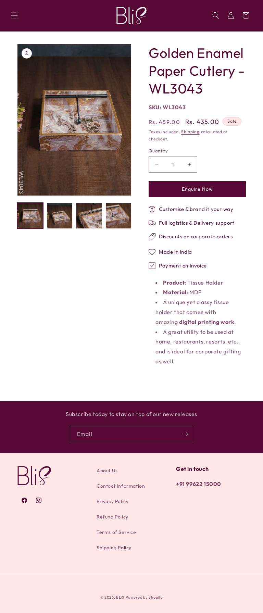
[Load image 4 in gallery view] (118, 216)
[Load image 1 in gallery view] (30, 216)
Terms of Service (116, 532)
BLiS (120, 597)
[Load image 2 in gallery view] (60, 216)
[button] (14, 15)
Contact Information (121, 486)
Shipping (190, 131)
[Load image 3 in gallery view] (89, 216)
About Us (107, 470)
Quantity (158, 150)
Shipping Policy (114, 548)
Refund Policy (112, 517)
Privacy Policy (112, 501)
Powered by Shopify (144, 597)
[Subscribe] (185, 434)
